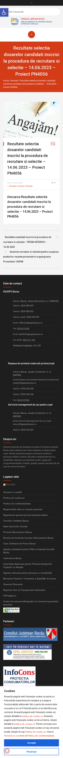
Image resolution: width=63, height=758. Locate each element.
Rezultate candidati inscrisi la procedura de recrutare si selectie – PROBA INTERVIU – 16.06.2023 (27, 242)
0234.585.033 (27, 311)
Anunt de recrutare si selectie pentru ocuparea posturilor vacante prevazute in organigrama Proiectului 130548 (31, 256)
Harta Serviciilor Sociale (15, 526)
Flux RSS (10, 484)
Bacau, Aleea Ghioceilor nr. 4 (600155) (39, 301)
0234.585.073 (27, 305)
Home (6, 80)
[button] (4, 12)
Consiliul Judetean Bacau (16, 521)
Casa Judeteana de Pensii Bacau (19, 543)
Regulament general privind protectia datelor (25, 515)
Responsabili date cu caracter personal (22, 509)
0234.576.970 (32, 317)
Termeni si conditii (12, 492)
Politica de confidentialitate (40, 735)
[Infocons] (19, 676)
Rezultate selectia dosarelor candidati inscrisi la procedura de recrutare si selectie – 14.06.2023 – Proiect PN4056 (30, 206)
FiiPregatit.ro (9, 596)
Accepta (31, 743)
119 (39, 345)
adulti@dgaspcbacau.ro (31, 334)
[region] (31, 722)
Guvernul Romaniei (13, 584)
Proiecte (29, 186)
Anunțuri (14, 80)
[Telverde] (27, 652)
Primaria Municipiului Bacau (17, 532)
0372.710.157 (27, 430)
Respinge (31, 751)
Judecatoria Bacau (12, 558)
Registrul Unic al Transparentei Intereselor (24, 590)
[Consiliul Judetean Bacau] (30, 634)
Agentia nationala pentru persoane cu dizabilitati (27, 573)
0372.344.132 (27, 394)
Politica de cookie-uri (35, 731)
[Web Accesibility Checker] (11, 610)
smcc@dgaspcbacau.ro (24, 424)
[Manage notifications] (7, 750)
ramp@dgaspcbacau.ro (24, 383)
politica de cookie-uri (32, 716)
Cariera (21, 186)
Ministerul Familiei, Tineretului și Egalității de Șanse (29, 578)
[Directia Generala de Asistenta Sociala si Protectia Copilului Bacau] (31, 21)
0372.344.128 (27, 388)
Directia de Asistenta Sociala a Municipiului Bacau (28, 538)
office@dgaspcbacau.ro (30, 323)
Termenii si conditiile (14, 735)
